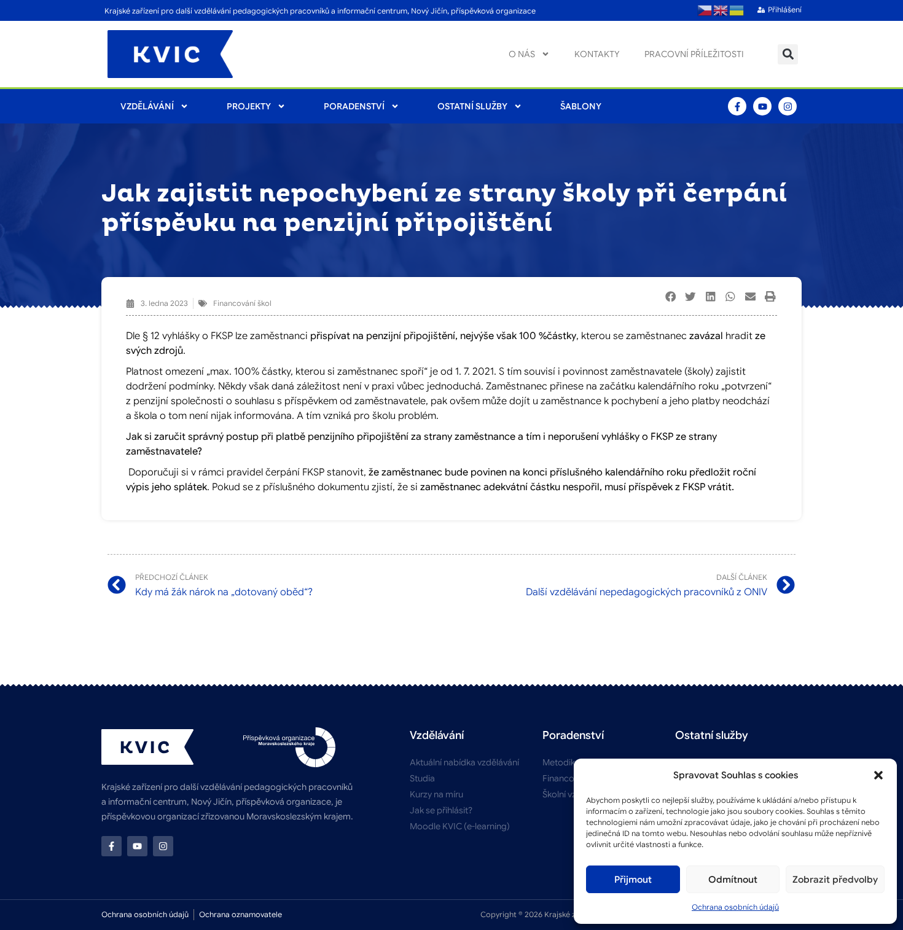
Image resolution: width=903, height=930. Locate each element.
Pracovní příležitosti (694, 54)
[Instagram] (787, 106)
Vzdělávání (147, 106)
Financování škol (242, 303)
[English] (721, 10)
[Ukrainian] (737, 10)
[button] (878, 775)
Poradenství (354, 106)
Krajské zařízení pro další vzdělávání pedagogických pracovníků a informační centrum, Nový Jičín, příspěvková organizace (320, 10)
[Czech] (705, 10)
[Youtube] (762, 106)
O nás (522, 54)
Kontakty (597, 54)
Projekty (249, 106)
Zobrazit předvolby (835, 879)
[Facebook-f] (737, 106)
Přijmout (633, 879)
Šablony (580, 106)
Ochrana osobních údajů (735, 907)
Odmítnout (732, 879)
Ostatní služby (472, 106)
